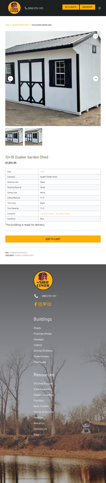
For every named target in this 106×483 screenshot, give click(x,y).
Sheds (37, 327)
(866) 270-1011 (35, 8)
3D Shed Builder (43, 383)
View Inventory (43, 389)
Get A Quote (71, 7)
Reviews (38, 417)
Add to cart (53, 238)
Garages (39, 339)
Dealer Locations (44, 394)
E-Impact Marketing (38, 479)
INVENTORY (87, 7)
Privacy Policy (50, 479)
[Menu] (99, 8)
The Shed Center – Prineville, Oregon (55, 213)
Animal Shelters (43, 350)
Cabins (38, 344)
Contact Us (40, 428)
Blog (36, 434)
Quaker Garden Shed (24, 255)
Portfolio (39, 400)
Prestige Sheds (43, 333)
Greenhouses (41, 356)
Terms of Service (44, 411)
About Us (39, 423)
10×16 (42, 171)
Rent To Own (41, 406)
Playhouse (40, 361)
